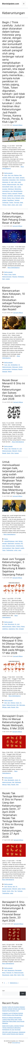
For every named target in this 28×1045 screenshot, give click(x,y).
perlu (22, 195)
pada (8, 707)
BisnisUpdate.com (10, 4)
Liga (15, 186)
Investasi (17, 543)
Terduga (19, 891)
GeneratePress (16, 1042)
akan (5, 175)
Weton (10, 371)
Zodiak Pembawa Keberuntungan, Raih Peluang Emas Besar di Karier (13, 218)
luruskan (4, 189)
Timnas (4, 205)
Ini (9, 182)
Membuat (11, 189)
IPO (22, 543)
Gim (17, 180)
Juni (20, 448)
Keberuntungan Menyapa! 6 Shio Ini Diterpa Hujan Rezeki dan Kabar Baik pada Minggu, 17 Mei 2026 (13, 645)
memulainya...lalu (7, 191)
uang (11, 893)
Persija (9, 198)
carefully (4, 177)
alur (12, 175)
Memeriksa (18, 189)
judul (19, 182)
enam (16, 780)
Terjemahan (9, 550)
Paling (18, 626)
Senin (8, 453)
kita (18, 184)
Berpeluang (11, 970)
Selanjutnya (14, 983)
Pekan (23, 626)
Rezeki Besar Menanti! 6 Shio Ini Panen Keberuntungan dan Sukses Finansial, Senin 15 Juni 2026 (13, 389)
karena (4, 184)
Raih (3, 279)
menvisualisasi (6, 548)
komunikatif (5, 186)
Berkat (20, 541)
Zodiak (8, 279)
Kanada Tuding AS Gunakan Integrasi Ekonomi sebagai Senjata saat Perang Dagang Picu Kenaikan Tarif (13, 1008)
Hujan (17, 703)
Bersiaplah (11, 780)
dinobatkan (14, 365)
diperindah (11, 543)
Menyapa (22, 705)
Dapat (17, 177)
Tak (15, 891)
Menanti (14, 451)
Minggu (4, 707)
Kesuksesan (5, 975)
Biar (20, 175)
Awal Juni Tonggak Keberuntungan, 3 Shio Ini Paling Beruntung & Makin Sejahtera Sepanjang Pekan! (13, 566)
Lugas (19, 186)
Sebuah (17, 198)
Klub (21, 184)
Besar (6, 274)
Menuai (4, 784)
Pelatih (20, 193)
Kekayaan (15, 367)
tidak (21, 202)
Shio (12, 453)
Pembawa (21, 276)
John (15, 182)
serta (22, 198)
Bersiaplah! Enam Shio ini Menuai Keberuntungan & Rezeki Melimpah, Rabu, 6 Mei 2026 (13, 722)
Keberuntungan (11, 184)
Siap (13, 548)
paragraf (14, 193)
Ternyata (16, 202)
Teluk (3, 550)
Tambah (16, 200)
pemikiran (10, 195)
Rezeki (20, 369)
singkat (4, 200)
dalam (10, 177)
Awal (5, 624)
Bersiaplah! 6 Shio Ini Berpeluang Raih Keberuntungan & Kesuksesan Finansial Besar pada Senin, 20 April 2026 (14, 911)
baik (16, 541)
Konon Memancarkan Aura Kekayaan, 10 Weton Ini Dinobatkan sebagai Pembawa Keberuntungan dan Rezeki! (13, 298)
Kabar (4, 705)
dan (13, 177)
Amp (5, 780)
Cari (3, 990)
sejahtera (5, 629)
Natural (4, 193)
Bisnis (6, 539)
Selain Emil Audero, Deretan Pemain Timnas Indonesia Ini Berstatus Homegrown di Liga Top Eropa (13, 1027)
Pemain (4, 195)
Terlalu (11, 202)
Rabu (9, 784)
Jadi (12, 182)
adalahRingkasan (9, 541)
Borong (10, 886)
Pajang (9, 193)
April (5, 886)
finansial (13, 448)
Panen (20, 451)
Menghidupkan (17, 191)
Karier (14, 274)
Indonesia (5, 182)
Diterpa (13, 703)
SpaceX (17, 548)
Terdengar (5, 202)
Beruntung (11, 624)
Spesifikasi (10, 200)
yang (20, 205)
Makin (14, 626)
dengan (22, 177)
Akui (9, 175)
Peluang (14, 276)
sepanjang (12, 629)
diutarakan (12, 180)
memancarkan (6, 369)
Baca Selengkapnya (13, 267)
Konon (20, 367)
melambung (19, 546)
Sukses (16, 453)
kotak (11, 186)
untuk (13, 205)
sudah (22, 548)
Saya (13, 198)
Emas (10, 274)
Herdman (22, 180)
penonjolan (17, 195)
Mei (17, 705)
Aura (5, 365)
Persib (4, 198)
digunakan (5, 180)
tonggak (21, 629)
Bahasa (16, 175)
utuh (17, 205)
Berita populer (8, 173)
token (9, 205)
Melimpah (18, 782)
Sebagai (4, 371)
